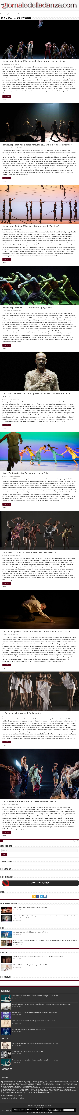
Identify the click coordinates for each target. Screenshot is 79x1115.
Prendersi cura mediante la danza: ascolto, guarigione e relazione (35, 996)
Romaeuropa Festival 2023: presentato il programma (27, 307)
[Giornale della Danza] (39, 5)
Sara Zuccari (7, 64)
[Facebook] (37, 896)
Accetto (68, 1110)
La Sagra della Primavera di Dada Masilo (21, 713)
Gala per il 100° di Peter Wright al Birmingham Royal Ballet (30, 965)
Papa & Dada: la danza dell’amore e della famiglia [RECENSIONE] (34, 1012)
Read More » (7, 96)
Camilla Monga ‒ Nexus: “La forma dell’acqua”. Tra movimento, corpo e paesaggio (41, 1004)
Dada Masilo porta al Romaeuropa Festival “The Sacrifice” (29, 552)
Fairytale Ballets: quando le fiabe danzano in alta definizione (30, 932)
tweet (4, 100)
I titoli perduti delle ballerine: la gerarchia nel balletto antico (33, 1021)
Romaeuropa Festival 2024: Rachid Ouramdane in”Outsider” (30, 226)
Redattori (6, 555)
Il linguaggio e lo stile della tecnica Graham (27, 1051)
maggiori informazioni (55, 1109)
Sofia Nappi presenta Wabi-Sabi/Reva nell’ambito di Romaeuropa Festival (37, 631)
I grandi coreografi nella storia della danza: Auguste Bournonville (35, 1043)
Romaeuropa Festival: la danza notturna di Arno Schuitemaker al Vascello (37, 145)
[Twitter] (41, 896)
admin (5, 399)
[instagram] (45, 896)
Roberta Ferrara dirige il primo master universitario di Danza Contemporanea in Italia (38, 956)
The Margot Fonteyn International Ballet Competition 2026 (30, 907)
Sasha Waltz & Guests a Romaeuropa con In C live (25, 473)
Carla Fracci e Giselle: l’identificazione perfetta (28, 1029)
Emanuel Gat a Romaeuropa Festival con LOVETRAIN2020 (29, 801)
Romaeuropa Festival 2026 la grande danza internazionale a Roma (33, 61)
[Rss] (34, 896)
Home (2, 14)
